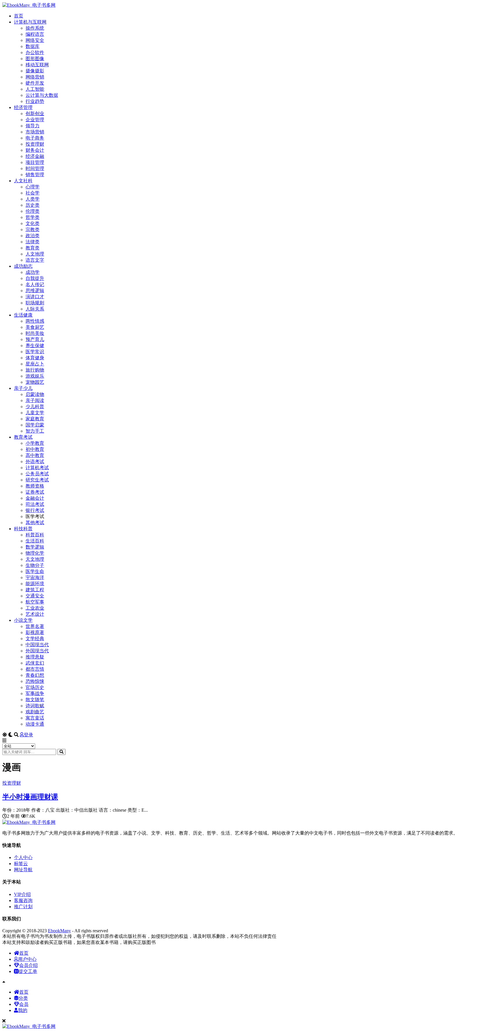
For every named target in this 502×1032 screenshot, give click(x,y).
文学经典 (35, 638)
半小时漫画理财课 (30, 797)
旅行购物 (35, 369)
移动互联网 (37, 64)
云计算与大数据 (42, 95)
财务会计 (35, 150)
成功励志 (23, 266)
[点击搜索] (61, 752)
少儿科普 (35, 406)
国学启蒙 (35, 424)
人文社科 (23, 180)
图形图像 (35, 58)
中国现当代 (37, 644)
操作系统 (35, 28)
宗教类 (33, 229)
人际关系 (35, 308)
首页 (18, 15)
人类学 (33, 199)
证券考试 (35, 492)
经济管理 (23, 107)
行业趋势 (35, 101)
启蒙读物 (35, 394)
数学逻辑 (35, 546)
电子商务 (35, 137)
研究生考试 (37, 479)
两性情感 (35, 321)
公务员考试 (37, 473)
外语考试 (35, 461)
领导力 (33, 125)
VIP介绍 (22, 894)
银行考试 (35, 510)
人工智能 (35, 89)
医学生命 (35, 571)
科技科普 (23, 528)
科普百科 (35, 534)
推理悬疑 (35, 656)
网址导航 (23, 869)
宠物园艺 (35, 382)
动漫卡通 (35, 724)
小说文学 (23, 620)
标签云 (21, 863)
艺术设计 (35, 614)
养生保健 (35, 345)
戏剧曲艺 (35, 711)
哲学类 (33, 217)
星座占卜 (35, 363)
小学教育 (35, 443)
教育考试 (23, 437)
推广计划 (23, 906)
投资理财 (35, 144)
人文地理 (35, 253)
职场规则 (35, 302)
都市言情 (35, 669)
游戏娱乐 (35, 376)
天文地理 (35, 559)
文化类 (33, 223)
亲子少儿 (23, 388)
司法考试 (35, 504)
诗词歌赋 (35, 705)
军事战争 (35, 693)
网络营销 (35, 76)
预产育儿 (35, 339)
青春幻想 (35, 675)
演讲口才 (35, 296)
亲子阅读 (35, 400)
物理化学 (35, 553)
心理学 (33, 186)
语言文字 (35, 260)
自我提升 (35, 278)
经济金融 (35, 156)
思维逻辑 (35, 290)
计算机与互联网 (30, 21)
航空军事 (35, 601)
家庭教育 (35, 418)
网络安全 (35, 40)
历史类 (33, 205)
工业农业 (35, 608)
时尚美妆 (35, 333)
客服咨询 (23, 900)
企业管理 (35, 119)
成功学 (33, 272)
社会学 (33, 192)
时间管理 (35, 168)
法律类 (33, 241)
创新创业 (35, 113)
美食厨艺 (35, 327)
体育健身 (35, 357)
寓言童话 (35, 717)
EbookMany (59, 930)
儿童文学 (35, 412)
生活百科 (35, 540)
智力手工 (35, 430)
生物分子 (35, 565)
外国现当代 (37, 650)
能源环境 (35, 583)
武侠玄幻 (35, 662)
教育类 (33, 247)
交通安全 (35, 595)
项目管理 (35, 162)
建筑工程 (35, 589)
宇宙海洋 (35, 577)
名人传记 (35, 284)
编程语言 (35, 34)
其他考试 (35, 522)
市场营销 (35, 131)
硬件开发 (35, 83)
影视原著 (35, 632)
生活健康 (23, 315)
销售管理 (35, 174)
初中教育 (35, 449)
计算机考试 (37, 467)
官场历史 (35, 687)
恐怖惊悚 (35, 681)
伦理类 (33, 211)
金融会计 (35, 498)
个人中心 (23, 857)
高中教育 (35, 455)
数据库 (33, 46)
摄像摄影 (35, 70)
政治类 (33, 235)
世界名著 (35, 626)
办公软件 (35, 52)
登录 (28, 734)
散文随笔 (35, 699)
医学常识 (35, 351)
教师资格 (35, 485)
